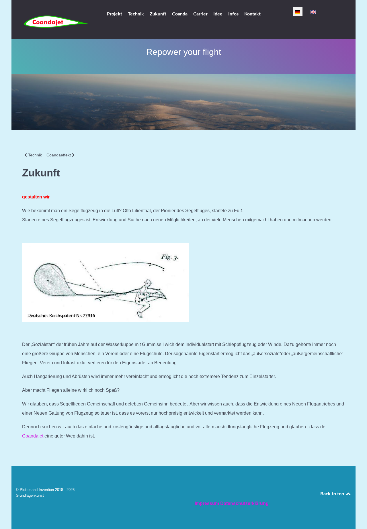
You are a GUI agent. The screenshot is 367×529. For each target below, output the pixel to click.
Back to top (332, 494)
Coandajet (32, 435)
